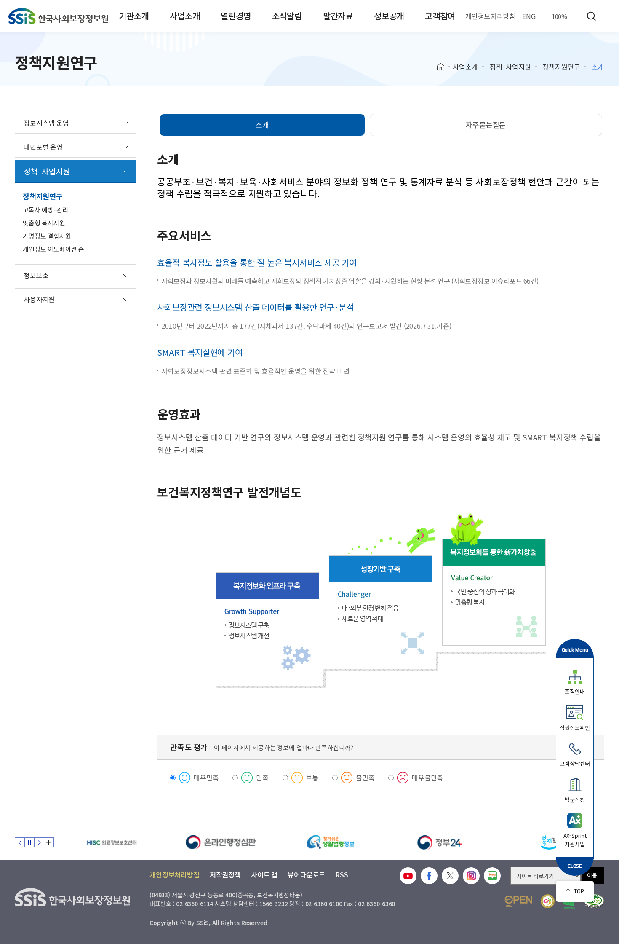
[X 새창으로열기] (450, 875)
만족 (262, 777)
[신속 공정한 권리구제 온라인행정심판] (221, 842)
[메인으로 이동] (58, 16)
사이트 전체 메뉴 (610, 16)
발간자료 (338, 16)
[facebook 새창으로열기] (429, 875)
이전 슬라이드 (20, 842)
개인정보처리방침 (490, 16)
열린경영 (236, 16)
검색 (591, 16)
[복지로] (549, 842)
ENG (529, 16)
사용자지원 (39, 299)
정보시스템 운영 (46, 123)
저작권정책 (225, 874)
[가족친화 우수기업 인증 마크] (548, 901)
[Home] (443, 67)
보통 (312, 777)
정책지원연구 (561, 66)
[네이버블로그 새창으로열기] (492, 875)
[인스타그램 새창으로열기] (471, 875)
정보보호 (36, 275)
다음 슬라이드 (39, 842)
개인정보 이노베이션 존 (53, 248)
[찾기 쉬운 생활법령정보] (330, 842)
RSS (341, 874)
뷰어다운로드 (306, 874)
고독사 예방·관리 (45, 209)
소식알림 (287, 16)
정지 (29, 842)
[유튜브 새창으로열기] (408, 875)
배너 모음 (49, 842)
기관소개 (134, 16)
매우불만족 (427, 777)
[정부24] (440, 842)
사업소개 (185, 16)
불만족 (365, 777)
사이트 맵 (264, 874)
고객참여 (440, 16)
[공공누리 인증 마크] (518, 901)
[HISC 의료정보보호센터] (111, 842)
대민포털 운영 (43, 147)
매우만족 (206, 777)
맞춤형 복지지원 (44, 222)
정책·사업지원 (510, 66)
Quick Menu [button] (575, 649)
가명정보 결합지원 (47, 235)
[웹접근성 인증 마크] (594, 901)
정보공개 (389, 16)
